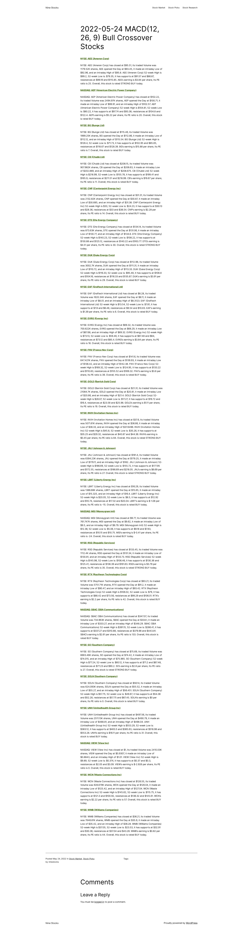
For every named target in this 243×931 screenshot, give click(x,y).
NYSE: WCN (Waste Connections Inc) (101, 774)
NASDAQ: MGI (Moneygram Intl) (97, 511)
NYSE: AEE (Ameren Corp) (94, 58)
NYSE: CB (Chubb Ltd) (92, 157)
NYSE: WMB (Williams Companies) (99, 809)
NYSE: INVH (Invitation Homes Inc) (99, 413)
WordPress (191, 923)
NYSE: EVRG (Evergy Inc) (94, 318)
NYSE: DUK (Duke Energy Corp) (97, 255)
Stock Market (75, 858)
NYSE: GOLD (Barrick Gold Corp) (98, 381)
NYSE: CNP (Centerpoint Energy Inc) (100, 188)
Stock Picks (88, 858)
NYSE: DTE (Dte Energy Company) (99, 220)
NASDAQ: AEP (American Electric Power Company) (108, 90)
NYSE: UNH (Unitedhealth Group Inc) (100, 708)
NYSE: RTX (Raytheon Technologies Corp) (103, 574)
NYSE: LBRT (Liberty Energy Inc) (98, 479)
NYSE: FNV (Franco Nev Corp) (96, 350)
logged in (99, 902)
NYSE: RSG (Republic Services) (97, 542)
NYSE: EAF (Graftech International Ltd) (101, 286)
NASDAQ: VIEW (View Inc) (94, 743)
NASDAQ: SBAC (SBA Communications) (102, 609)
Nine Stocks (52, 7)
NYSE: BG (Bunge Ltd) (92, 125)
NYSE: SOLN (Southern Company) (99, 676)
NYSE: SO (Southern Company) (97, 645)
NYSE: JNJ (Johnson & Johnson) (98, 448)
